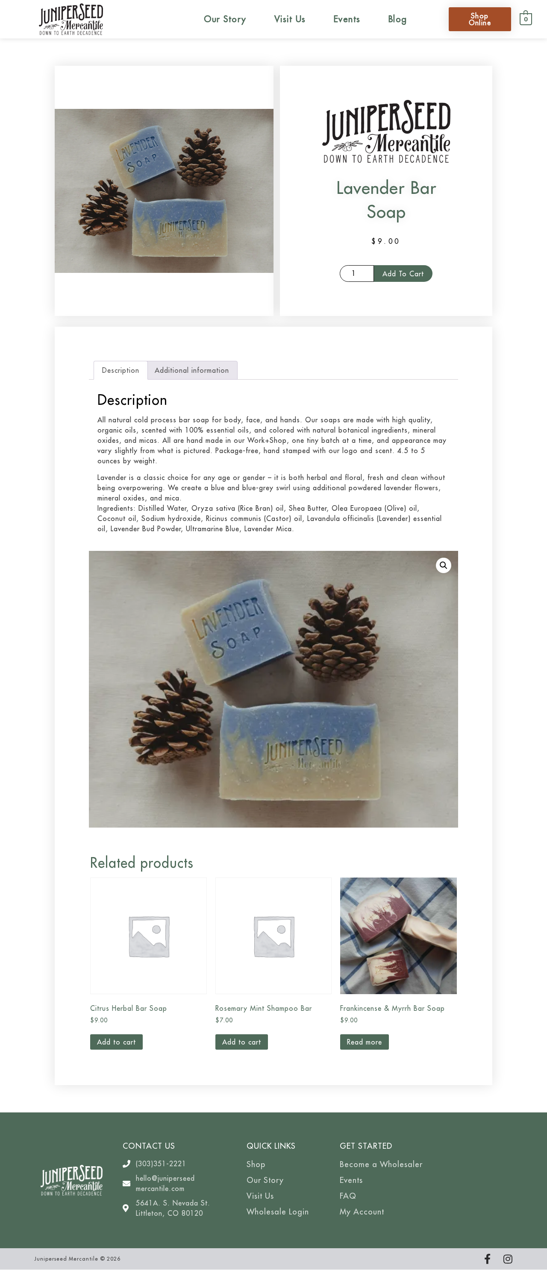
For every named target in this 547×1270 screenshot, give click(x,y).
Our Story (225, 19)
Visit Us (290, 19)
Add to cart (403, 273)
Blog (397, 19)
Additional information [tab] (192, 370)
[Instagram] (508, 1259)
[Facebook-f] (487, 1259)
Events (347, 19)
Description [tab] (120, 370)
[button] (443, 565)
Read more (364, 1042)
